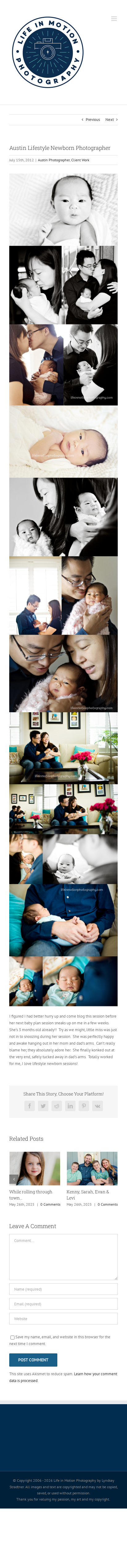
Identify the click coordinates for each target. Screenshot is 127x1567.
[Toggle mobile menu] (114, 18)
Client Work (80, 160)
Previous (93, 119)
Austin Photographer (54, 160)
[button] (13, 1179)
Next (109, 119)
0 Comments (50, 1204)
